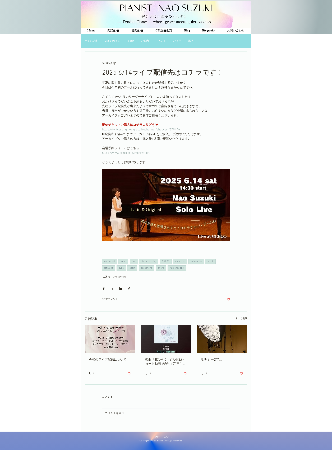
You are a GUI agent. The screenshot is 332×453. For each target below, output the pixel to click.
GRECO (165, 261)
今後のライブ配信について (107, 360)
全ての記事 (91, 41)
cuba (121, 268)
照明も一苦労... (211, 360)
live (134, 261)
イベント (161, 41)
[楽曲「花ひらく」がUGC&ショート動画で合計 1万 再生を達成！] (166, 339)
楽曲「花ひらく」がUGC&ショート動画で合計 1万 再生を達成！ (165, 362)
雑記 (190, 41)
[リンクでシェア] (129, 288)
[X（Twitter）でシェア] (112, 288)
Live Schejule (112, 41)
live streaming (148, 261)
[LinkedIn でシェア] (120, 288)
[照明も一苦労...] (222, 339)
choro (161, 268)
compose (180, 261)
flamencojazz (177, 268)
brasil (210, 261)
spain (132, 268)
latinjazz (108, 268)
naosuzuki (109, 261)
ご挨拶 (177, 41)
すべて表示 (241, 318)
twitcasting (196, 261)
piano (123, 261)
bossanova (146, 268)
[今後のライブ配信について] (110, 339)
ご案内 (145, 41)
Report (130, 41)
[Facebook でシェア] (103, 288)
